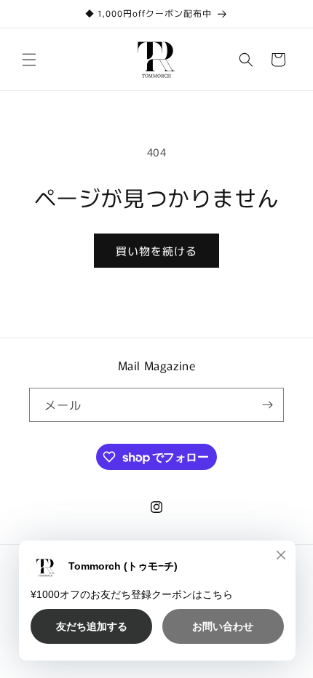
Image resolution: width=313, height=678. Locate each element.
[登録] (267, 405)
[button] (29, 60)
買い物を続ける (156, 250)
